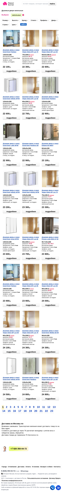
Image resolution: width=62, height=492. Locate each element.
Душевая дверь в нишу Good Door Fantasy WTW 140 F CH (11, 285)
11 (43, 407)
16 (14, 410)
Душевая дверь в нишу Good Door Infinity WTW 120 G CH (30, 191)
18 (25, 410)
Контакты (57, 467)
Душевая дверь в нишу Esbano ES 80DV (50, 144)
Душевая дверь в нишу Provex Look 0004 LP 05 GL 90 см (50, 238)
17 (19, 410)
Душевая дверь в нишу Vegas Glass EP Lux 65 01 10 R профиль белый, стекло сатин (50, 51)
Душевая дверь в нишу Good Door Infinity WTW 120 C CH (11, 98)
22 (46, 410)
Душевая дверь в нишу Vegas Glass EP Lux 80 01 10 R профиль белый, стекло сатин (50, 379)
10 (38, 407)
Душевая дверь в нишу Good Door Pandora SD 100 (30, 145)
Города (4, 467)
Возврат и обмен (46, 467)
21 (41, 410)
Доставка (21, 467)
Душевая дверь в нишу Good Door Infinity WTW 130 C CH (11, 379)
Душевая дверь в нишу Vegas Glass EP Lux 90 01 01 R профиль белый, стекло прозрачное (50, 285)
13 (54, 407)
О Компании (12, 467)
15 (9, 410)
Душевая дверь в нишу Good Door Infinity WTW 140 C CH (11, 191)
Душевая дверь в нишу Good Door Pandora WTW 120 (50, 98)
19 (30, 410)
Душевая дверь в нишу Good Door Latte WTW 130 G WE (11, 145)
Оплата (28, 467)
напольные (16, 15)
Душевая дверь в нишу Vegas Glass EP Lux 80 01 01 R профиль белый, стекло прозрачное (30, 238)
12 (48, 407)
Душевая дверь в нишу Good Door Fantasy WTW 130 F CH (11, 51)
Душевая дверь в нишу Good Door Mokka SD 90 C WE (50, 332)
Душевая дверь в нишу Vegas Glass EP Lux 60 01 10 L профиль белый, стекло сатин (11, 332)
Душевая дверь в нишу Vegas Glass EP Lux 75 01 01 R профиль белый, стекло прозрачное (50, 191)
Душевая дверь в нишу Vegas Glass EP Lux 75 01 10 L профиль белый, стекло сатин (30, 332)
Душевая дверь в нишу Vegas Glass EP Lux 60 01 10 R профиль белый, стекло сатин (30, 98)
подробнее (11, 71)
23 (51, 410)
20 (35, 410)
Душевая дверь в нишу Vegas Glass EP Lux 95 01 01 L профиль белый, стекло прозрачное (30, 285)
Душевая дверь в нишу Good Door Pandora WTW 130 (30, 379)
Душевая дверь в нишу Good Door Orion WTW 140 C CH (11, 238)
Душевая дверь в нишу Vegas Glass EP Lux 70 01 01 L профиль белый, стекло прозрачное (30, 51)
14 (3, 410)
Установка (35, 467)
